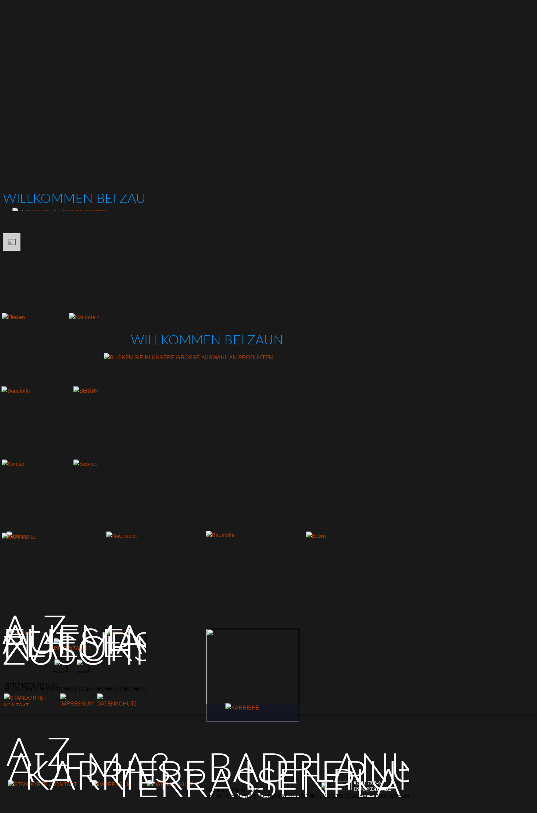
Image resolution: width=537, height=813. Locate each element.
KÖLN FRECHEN (300, 796)
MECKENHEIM (394, 796)
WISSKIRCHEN (261, 796)
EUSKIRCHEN (225, 796)
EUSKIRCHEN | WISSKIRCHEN (39, 689)
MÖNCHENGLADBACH (348, 796)
